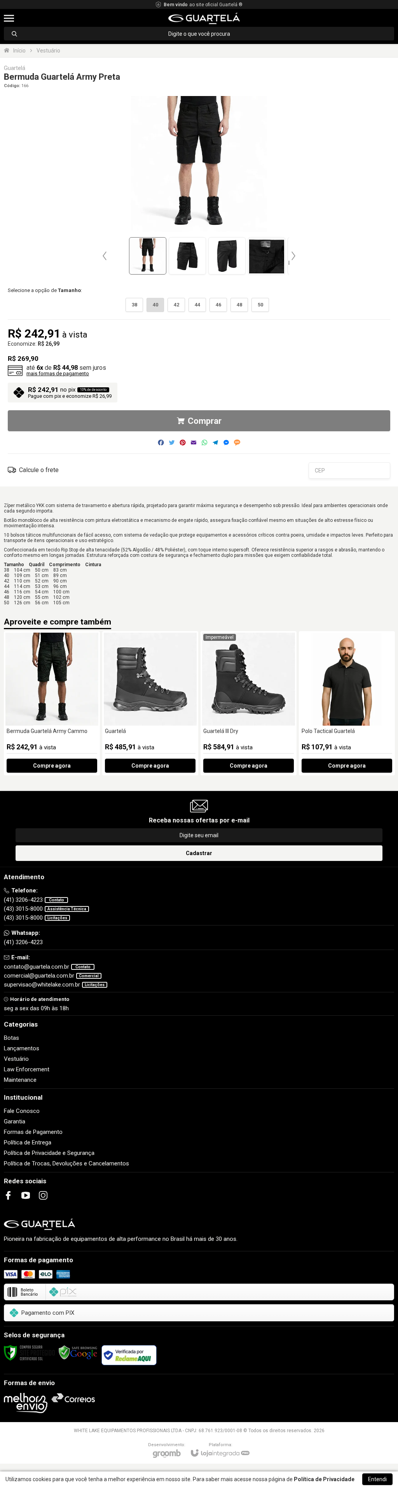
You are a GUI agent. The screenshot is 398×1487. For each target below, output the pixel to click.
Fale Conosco (22, 1110)
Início (19, 50)
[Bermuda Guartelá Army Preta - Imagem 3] (227, 256)
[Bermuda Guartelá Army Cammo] (52, 703)
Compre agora (52, 766)
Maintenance (20, 1079)
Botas (11, 1037)
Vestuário (48, 50)
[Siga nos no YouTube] (25, 1195)
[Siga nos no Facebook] (8, 1195)
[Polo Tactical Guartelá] (347, 703)
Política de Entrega (27, 1142)
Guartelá (14, 68)
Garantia (14, 1121)
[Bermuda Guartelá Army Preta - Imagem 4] (266, 256)
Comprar (205, 421)
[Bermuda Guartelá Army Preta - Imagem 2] (187, 256)
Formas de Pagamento (33, 1131)
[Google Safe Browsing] (78, 1352)
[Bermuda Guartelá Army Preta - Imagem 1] (147, 256)
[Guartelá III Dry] (248, 703)
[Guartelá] (150, 703)
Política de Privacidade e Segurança (49, 1152)
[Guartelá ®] (203, 18)
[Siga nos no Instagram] (43, 1195)
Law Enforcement (26, 1069)
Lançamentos (21, 1048)
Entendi (377, 1479)
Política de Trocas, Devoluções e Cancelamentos (66, 1163)
